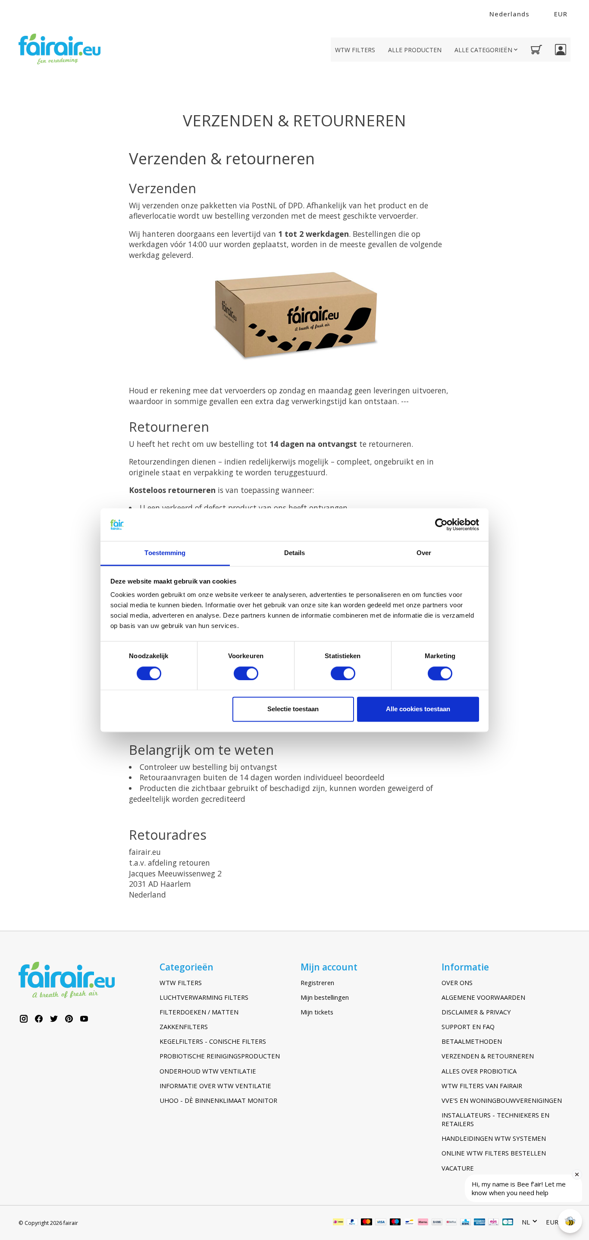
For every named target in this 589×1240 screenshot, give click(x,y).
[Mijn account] (560, 50)
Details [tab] (294, 553)
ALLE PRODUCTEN (415, 50)
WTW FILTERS (355, 50)
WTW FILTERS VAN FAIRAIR (482, 1085)
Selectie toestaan (293, 709)
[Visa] (380, 1222)
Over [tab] (424, 553)
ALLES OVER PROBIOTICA (479, 1071)
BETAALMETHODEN (472, 1041)
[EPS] (493, 1222)
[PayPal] (352, 1222)
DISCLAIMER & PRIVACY (476, 1012)
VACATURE (458, 1168)
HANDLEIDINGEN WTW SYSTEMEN (494, 1138)
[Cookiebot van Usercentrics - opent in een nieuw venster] (441, 524)
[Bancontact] (409, 1222)
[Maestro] (395, 1222)
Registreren (317, 982)
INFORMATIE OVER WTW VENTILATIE (215, 1085)
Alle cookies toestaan (418, 709)
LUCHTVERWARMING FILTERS (204, 997)
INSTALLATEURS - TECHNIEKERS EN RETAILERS (495, 1119)
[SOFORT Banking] (423, 1222)
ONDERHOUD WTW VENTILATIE (208, 1071)
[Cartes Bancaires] (507, 1222)
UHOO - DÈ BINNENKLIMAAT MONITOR (218, 1100)
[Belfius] (451, 1222)
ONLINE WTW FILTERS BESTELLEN (494, 1153)
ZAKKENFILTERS (184, 1026)
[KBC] (465, 1222)
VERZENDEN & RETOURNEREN (488, 1056)
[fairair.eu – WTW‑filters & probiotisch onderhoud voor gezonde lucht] (59, 50)
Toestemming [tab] (164, 553)
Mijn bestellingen (325, 997)
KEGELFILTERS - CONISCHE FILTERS (213, 1041)
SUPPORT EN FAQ (468, 1026)
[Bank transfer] (437, 1222)
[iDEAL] (338, 1222)
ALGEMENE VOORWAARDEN (483, 997)
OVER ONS (457, 982)
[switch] (246, 673)
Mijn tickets (317, 1012)
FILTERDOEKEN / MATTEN (199, 1012)
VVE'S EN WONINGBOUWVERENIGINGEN (502, 1100)
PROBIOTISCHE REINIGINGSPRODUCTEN (220, 1056)
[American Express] (479, 1222)
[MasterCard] (366, 1222)
